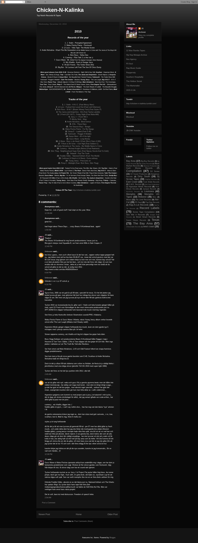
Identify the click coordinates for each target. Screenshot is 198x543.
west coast (148, 226)
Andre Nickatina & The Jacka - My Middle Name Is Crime (79, 146)
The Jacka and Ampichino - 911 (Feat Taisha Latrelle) (79, 112)
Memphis (130, 194)
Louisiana (149, 191)
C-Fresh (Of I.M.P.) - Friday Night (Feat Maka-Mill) (79, 114)
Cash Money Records (139, 168)
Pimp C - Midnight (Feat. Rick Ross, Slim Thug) (79, 163)
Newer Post (44, 514)
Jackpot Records (149, 189)
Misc (154, 197)
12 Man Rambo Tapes (135, 50)
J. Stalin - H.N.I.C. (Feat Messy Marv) (79, 105)
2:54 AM (48, 498)
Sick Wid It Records (135, 215)
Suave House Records (136, 220)
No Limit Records (143, 199)
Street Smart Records (146, 217)
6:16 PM (48, 284)
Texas (155, 219)
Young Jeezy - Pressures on (80, 161)
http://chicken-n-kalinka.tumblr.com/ (87, 190)
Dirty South (144, 176)
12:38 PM (48, 454)
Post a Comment (48, 503)
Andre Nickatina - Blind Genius (79, 122)
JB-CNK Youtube (133, 130)
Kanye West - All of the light (80, 136)
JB (46, 235)
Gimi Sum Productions (152, 184)
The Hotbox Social (134, 81)
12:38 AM (48, 213)
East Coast (132, 182)
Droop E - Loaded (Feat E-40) (79, 131)
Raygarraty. (131, 72)
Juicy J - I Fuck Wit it (79, 117)
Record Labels (149, 208)
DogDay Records (151, 179)
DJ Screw (154, 171)
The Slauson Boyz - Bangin (79, 127)
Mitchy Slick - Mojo (79, 119)
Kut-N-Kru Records (133, 191)
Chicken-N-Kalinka (60, 10)
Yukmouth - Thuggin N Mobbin (79, 134)
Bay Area (130, 161)
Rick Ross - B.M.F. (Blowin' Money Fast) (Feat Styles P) (79, 109)
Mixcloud (130, 117)
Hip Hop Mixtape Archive (136, 55)
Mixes (128, 199)
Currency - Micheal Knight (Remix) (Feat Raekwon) (79, 148)
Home (79, 514)
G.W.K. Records (135, 184)
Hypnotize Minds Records (140, 186)
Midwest (142, 197)
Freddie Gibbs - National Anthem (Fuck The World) (79, 156)
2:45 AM (48, 374)
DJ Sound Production (139, 174)
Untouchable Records (133, 226)
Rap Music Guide (133, 68)
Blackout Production (150, 166)
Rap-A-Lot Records (139, 205)
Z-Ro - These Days (79, 124)
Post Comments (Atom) (83, 521)
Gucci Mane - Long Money (79, 139)
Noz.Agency (131, 59)
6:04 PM (48, 273)
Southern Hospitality (134, 77)
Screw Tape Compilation (144, 212)
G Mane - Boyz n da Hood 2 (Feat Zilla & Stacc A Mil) (80, 141)
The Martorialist (133, 86)
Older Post (112, 514)
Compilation (134, 171)
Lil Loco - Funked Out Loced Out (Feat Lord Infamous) (79, 107)
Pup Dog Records (152, 202)
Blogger (112, 538)
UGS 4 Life (131, 90)
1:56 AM (48, 230)
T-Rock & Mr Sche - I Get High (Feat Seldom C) (79, 144)
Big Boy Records (147, 161)
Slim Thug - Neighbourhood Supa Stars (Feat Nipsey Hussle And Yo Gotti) (80, 151)
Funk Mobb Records (151, 182)
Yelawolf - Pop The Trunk (79, 153)
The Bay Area (143, 223)
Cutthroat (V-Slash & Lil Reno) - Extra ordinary (80, 158)
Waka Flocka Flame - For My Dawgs (79, 129)
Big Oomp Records (145, 163)
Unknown (49, 251)
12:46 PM (48, 246)
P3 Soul (129, 64)
